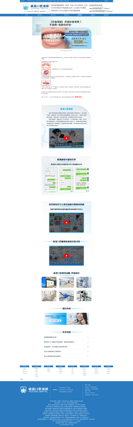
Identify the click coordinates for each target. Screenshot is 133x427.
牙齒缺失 (108, 373)
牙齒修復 (48, 366)
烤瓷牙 (48, 371)
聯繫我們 (106, 1)
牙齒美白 (36, 366)
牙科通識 (108, 368)
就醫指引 (93, 15)
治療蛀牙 (96, 368)
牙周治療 (84, 366)
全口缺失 (24, 373)
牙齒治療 (72, 366)
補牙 (72, 368)
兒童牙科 (96, 366)
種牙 (25, 368)
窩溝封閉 (96, 373)
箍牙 (60, 373)
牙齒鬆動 (88, 57)
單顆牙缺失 (24, 371)
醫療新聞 (66, 15)
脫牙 (72, 371)
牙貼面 (36, 376)
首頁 (26, 15)
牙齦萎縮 (84, 373)
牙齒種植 (24, 366)
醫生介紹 (53, 15)
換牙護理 (96, 371)
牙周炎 (84, 368)
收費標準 (80, 15)
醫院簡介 (40, 15)
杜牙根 (72, 373)
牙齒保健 (71, 50)
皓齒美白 (36, 368)
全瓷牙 (48, 368)
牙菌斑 (36, 371)
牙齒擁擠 (60, 371)
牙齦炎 (84, 371)
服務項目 (106, 15)
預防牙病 (108, 371)
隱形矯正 (60, 368)
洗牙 (36, 373)
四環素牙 (36, 375)
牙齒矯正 (60, 366)
